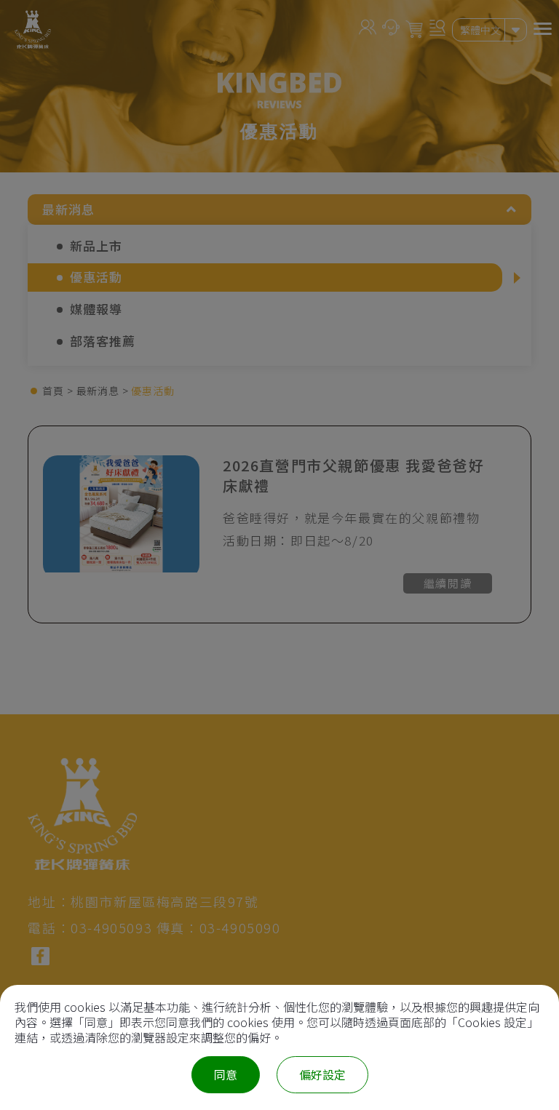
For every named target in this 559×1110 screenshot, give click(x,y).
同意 (225, 1074)
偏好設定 (322, 1074)
